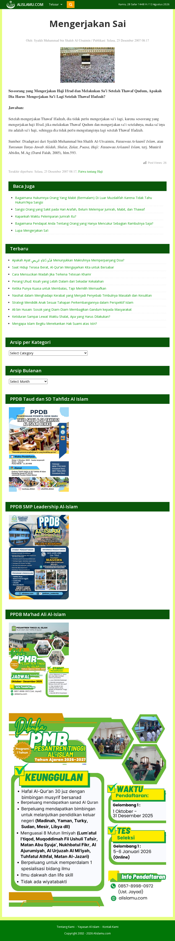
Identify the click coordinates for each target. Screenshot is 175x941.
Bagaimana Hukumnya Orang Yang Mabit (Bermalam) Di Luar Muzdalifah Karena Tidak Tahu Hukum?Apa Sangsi (83, 200)
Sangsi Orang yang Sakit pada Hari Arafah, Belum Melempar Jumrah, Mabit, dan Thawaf (80, 209)
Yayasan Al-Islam (88, 927)
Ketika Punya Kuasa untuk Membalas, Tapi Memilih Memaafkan (59, 288)
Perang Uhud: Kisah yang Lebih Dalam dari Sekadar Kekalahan (58, 281)
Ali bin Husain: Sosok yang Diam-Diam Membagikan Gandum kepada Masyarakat (72, 309)
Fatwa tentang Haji (90, 171)
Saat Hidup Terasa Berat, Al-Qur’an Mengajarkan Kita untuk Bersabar (63, 267)
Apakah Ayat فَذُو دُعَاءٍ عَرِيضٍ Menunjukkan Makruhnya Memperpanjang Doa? (68, 260)
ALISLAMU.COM (30, 4)
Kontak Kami (110, 927)
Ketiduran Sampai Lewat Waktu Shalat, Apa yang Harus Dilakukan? (61, 316)
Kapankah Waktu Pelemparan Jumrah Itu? (45, 216)
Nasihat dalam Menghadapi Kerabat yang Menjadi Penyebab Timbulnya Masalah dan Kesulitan (82, 295)
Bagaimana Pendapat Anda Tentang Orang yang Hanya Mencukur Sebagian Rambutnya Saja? (84, 223)
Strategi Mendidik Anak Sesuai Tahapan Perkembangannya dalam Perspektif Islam (72, 302)
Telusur (54, 4)
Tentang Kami (66, 927)
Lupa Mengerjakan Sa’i (31, 230)
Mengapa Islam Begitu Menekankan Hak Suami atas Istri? (54, 323)
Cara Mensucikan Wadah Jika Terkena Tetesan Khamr (51, 274)
